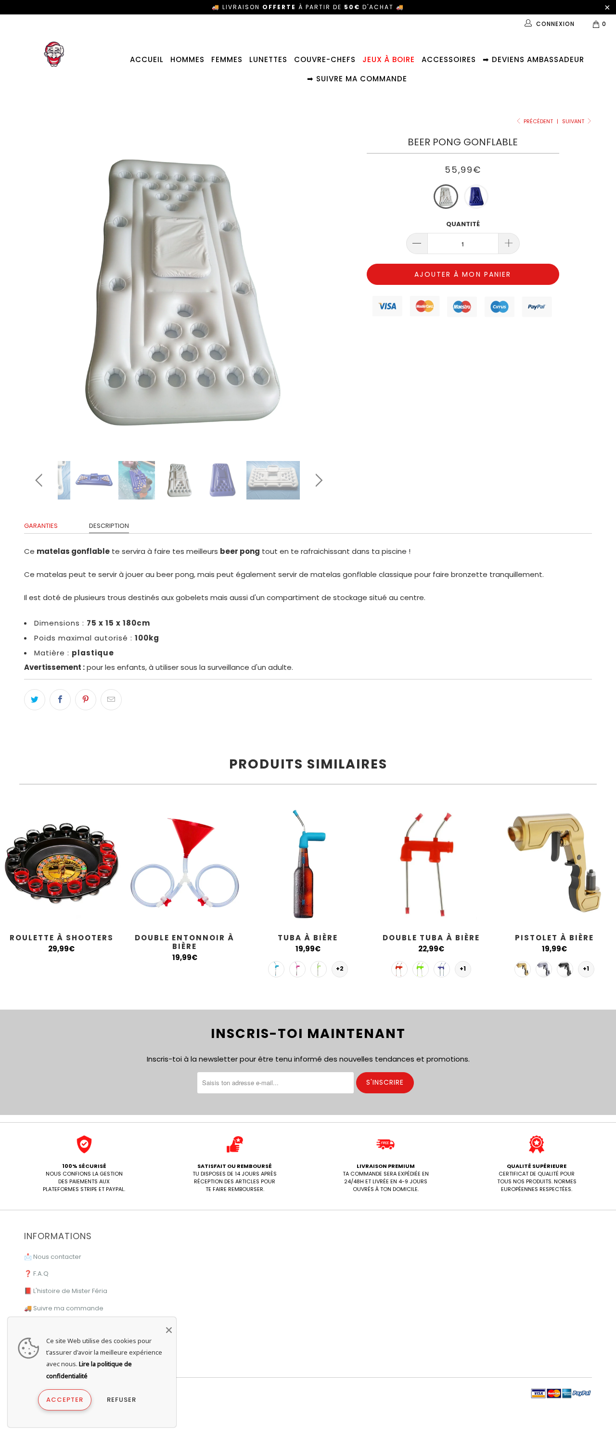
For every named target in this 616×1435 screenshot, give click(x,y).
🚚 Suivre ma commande (63, 1308)
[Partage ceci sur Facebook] (60, 699)
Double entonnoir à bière (185, 863)
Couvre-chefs (325, 59)
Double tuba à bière (431, 863)
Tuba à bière (308, 863)
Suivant (574, 121)
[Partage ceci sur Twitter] (34, 699)
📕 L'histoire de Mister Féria (65, 1290)
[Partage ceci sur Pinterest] (85, 699)
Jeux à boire (388, 59)
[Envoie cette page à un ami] (111, 699)
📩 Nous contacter (52, 1256)
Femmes (227, 59)
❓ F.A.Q (36, 1273)
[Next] (317, 292)
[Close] (169, 1330)
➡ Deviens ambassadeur (533, 59)
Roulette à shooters (61, 863)
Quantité (463, 224)
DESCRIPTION (109, 525)
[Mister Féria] (54, 54)
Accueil (147, 59)
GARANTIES (41, 525)
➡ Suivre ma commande (357, 79)
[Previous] (41, 292)
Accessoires (449, 59)
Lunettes (268, 59)
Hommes (187, 59)
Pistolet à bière (554, 863)
